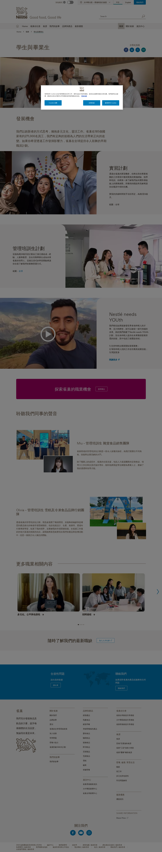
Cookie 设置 (53, 103)
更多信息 (84, 96)
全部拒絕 (92, 103)
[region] (82, 97)
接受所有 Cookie (110, 103)
